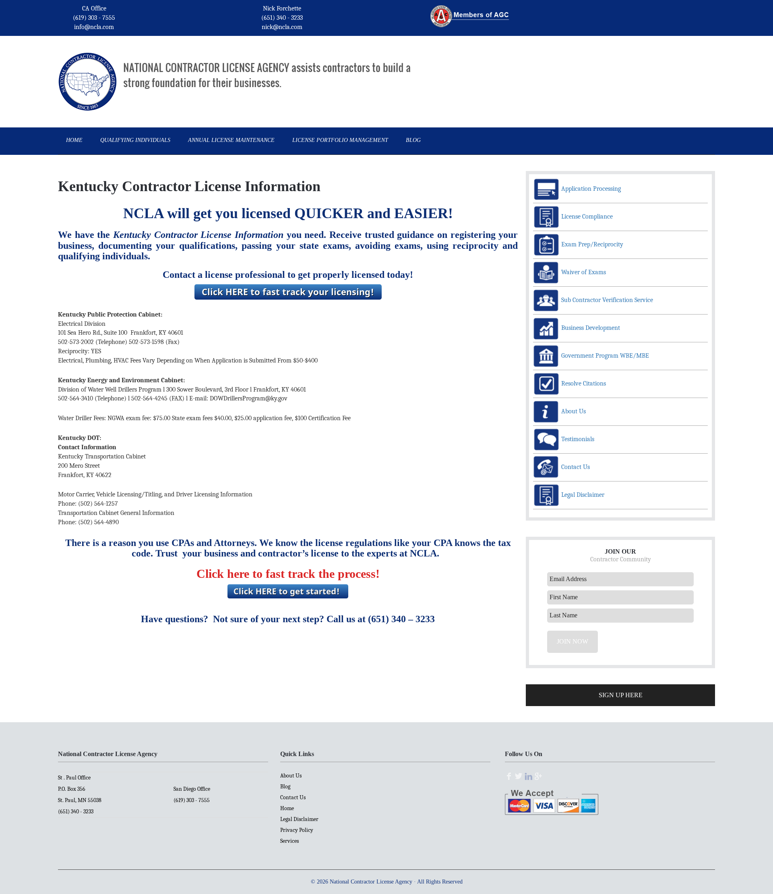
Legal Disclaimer (299, 819)
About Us (291, 775)
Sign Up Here (621, 695)
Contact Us (293, 797)
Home (287, 808)
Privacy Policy (296, 830)
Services (289, 841)
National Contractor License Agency (87, 70)
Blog (285, 786)
